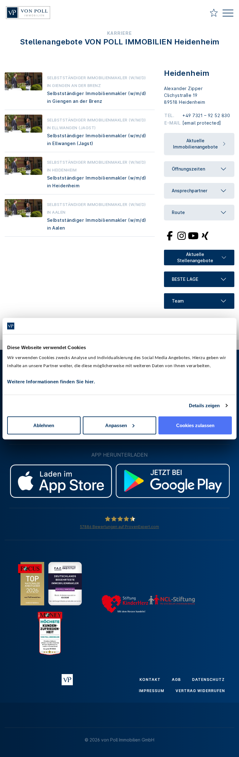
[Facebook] (170, 235)
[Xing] (205, 235)
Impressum (151, 690)
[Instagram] (181, 235)
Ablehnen (43, 425)
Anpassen (116, 425)
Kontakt (150, 679)
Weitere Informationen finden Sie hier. (51, 381)
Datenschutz (208, 679)
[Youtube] (193, 235)
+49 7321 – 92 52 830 (206, 115)
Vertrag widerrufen (200, 690)
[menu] (228, 13)
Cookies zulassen (195, 425)
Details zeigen (204, 405)
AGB (176, 679)
